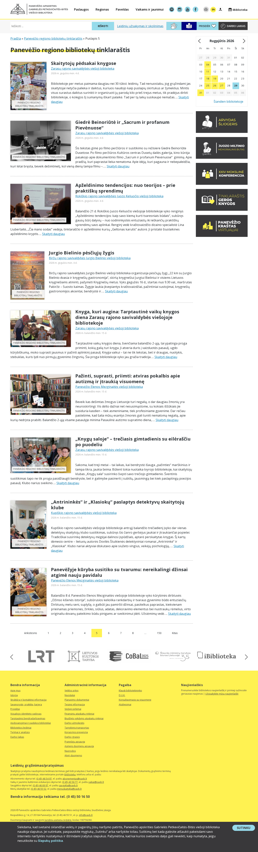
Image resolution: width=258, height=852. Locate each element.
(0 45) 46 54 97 (44, 778)
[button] (39, 9)
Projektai (15, 709)
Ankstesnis (30, 633)
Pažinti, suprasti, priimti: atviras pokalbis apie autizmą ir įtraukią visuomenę (127, 378)
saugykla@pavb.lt (68, 785)
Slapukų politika (50, 841)
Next (245, 656)
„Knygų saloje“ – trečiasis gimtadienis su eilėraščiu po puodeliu (133, 442)
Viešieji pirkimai (73, 709)
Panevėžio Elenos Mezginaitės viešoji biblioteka (109, 387)
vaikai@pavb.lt (96, 782)
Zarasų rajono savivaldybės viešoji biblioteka (82, 68)
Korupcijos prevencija (76, 732)
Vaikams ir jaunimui (150, 9)
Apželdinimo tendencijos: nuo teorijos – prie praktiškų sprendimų (125, 188)
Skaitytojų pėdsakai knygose (83, 63)
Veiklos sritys (71, 690)
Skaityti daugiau (118, 166)
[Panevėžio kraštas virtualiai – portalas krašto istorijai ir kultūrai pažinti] (222, 236)
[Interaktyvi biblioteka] (217, 655)
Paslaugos (81, 9)
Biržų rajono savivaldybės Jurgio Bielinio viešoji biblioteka (90, 258)
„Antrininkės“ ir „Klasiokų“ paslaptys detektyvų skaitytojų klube (117, 505)
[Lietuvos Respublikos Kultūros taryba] (85, 656)
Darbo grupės (72, 737)
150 (159, 633)
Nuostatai (70, 695)
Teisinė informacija (75, 704)
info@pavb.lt (86, 815)
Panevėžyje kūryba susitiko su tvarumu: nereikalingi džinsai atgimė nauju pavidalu (119, 572)
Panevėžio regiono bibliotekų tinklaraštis (53, 38)
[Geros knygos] (222, 210)
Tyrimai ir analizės (20, 732)
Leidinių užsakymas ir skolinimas (140, 26)
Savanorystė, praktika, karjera (26, 704)
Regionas (102, 9)
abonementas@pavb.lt (75, 778)
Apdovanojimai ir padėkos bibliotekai (30, 723)
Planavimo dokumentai (77, 699)
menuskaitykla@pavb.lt (69, 788)
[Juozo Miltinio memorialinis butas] (222, 158)
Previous (12, 656)
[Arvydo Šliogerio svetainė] (222, 132)
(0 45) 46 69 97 (40, 785)
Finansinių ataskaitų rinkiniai (79, 713)
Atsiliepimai (125, 704)
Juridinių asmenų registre (58, 820)
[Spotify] (172, 9)
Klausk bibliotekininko (130, 690)
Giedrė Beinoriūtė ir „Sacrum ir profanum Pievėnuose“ (122, 125)
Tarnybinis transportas (77, 727)
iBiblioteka (240, 10)
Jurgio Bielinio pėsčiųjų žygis (81, 253)
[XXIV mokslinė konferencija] (222, 184)
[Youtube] (187, 9)
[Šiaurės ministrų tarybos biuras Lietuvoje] (173, 656)
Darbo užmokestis (74, 723)
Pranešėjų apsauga (75, 741)
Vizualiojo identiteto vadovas (25, 713)
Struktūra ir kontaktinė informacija (28, 699)
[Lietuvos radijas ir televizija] (41, 656)
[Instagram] (179, 9)
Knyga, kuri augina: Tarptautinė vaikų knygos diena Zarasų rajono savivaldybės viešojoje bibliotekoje (127, 317)
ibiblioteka (70, 774)
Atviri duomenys (73, 755)
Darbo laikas (236, 26)
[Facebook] (195, 9)
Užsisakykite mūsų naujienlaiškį (221, 693)
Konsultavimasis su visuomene (135, 699)
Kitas (175, 633)
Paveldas (122, 9)
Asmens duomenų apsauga (79, 746)
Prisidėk (204, 26)
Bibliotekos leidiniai (20, 727)
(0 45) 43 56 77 (70, 782)
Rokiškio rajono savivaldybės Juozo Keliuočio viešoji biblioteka (119, 196)
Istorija (14, 695)
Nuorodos (70, 751)
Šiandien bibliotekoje (228, 101)
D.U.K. (122, 695)
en (213, 9)
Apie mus (15, 690)
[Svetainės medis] (220, 9)
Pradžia (15, 38)
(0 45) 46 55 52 (38, 788)
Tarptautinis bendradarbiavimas (27, 718)
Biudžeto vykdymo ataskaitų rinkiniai (84, 718)
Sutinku (246, 828)
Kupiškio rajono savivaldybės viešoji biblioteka (84, 513)
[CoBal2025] (129, 656)
